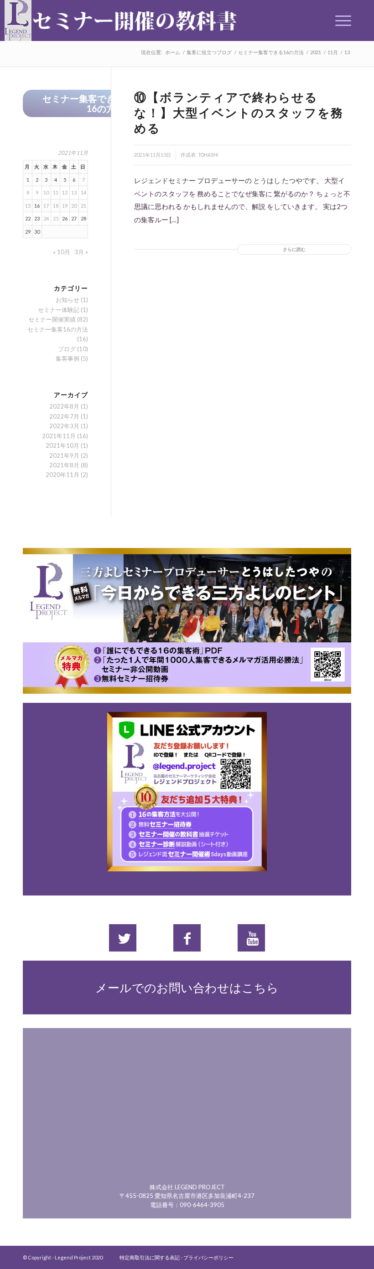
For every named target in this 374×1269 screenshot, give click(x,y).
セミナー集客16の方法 (57, 329)
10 (46, 192)
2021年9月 (64, 455)
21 (83, 206)
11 (55, 192)
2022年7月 (64, 416)
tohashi (208, 155)
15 (28, 206)
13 (74, 192)
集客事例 (67, 358)
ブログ (67, 349)
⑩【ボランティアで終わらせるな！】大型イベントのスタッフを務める (238, 112)
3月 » (81, 252)
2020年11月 (62, 474)
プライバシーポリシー (208, 1257)
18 (55, 206)
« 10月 (61, 252)
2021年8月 (64, 465)
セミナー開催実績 (52, 319)
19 (65, 206)
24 (46, 218)
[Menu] (338, 20)
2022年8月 (64, 406)
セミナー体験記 (58, 309)
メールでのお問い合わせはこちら (187, 987)
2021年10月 (62, 445)
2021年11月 (59, 436)
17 (46, 206)
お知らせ (67, 299)
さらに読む (294, 249)
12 (65, 192)
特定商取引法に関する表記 (149, 1257)
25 (55, 218)
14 (83, 192)
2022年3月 (64, 426)
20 (74, 206)
